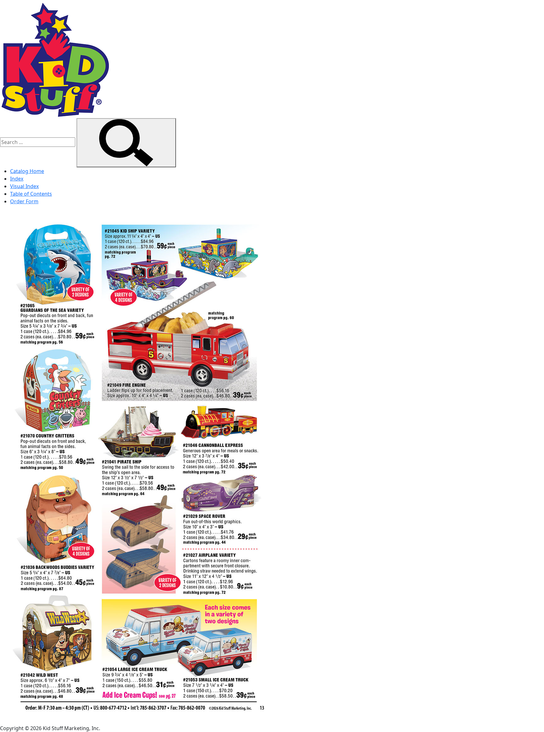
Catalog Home (27, 171)
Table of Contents (31, 193)
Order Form (24, 201)
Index (16, 178)
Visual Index (24, 186)
